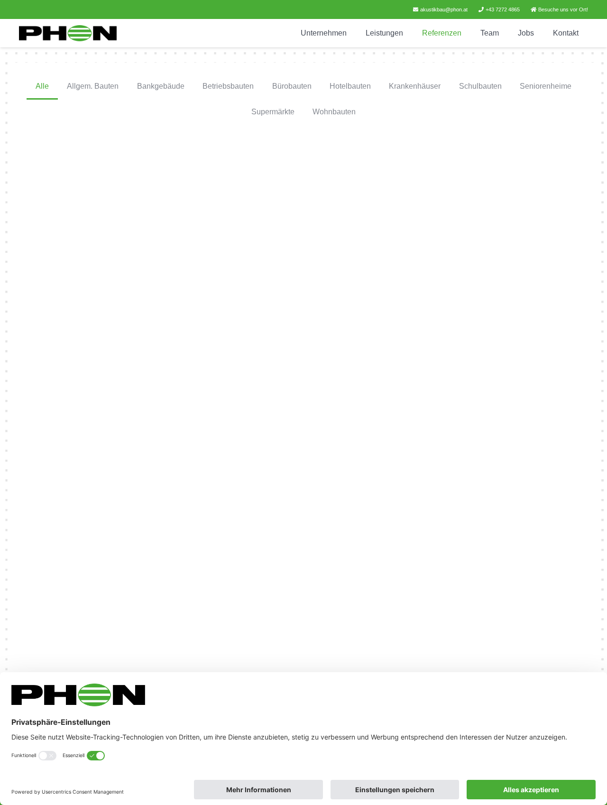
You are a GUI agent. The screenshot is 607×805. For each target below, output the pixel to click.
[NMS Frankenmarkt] (303, 420)
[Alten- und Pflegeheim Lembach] (110, 612)
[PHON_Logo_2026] (68, 33)
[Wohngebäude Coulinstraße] (496, 612)
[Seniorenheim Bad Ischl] (111, 419)
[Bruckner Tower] (496, 226)
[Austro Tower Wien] (303, 226)
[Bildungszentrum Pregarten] (303, 612)
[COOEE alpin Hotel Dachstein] (496, 419)
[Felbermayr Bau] (110, 226)
